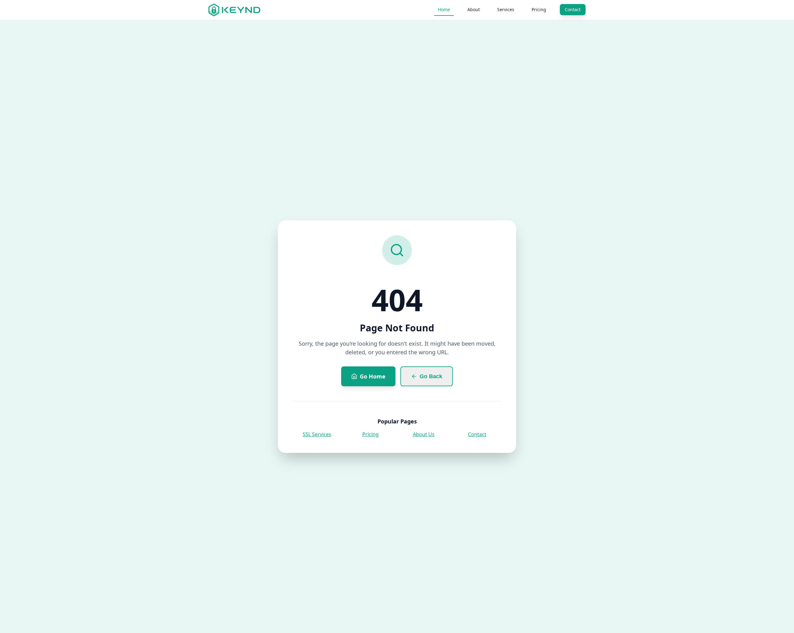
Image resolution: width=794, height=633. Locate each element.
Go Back (431, 376)
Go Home (373, 376)
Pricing (539, 9)
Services (505, 9)
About (473, 9)
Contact (573, 9)
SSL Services (317, 434)
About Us (424, 434)
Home (444, 9)
